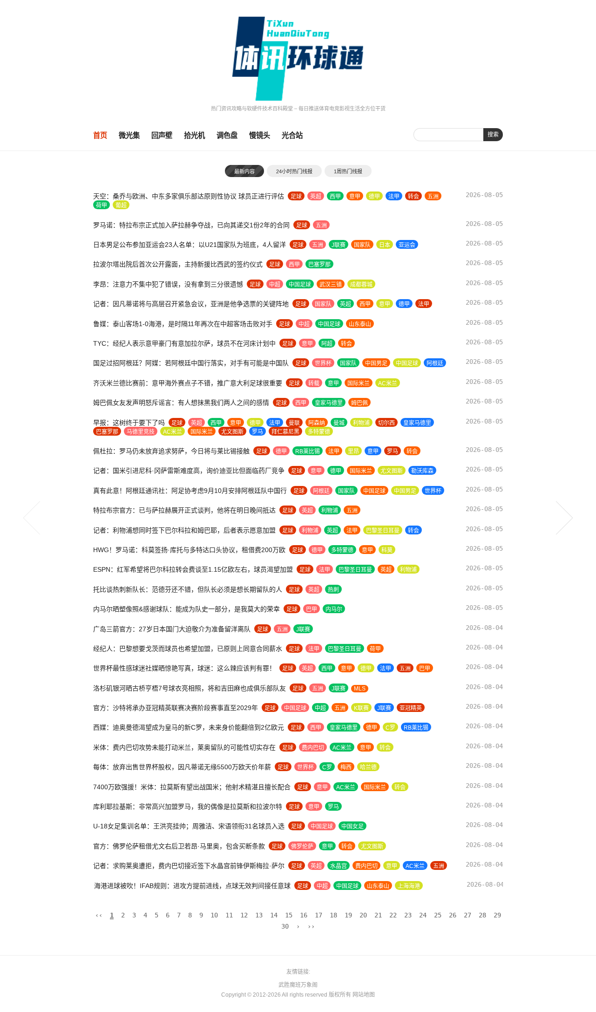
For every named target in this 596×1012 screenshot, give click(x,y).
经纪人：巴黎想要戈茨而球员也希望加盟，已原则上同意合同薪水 (187, 648)
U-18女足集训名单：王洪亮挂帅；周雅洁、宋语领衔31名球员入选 (188, 826)
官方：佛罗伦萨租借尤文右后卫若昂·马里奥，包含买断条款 (179, 846)
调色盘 (227, 135)
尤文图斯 (232, 432)
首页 (100, 135)
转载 (313, 383)
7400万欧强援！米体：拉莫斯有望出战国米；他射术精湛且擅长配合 (192, 787)
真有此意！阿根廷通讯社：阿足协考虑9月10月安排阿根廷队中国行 (190, 490)
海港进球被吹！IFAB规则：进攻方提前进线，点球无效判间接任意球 (191, 885)
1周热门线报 (348, 171)
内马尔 (333, 609)
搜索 (493, 134)
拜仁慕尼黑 (285, 432)
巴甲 (311, 609)
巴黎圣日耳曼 (383, 530)
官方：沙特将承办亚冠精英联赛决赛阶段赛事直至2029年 (175, 707)
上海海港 (408, 886)
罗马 (257, 432)
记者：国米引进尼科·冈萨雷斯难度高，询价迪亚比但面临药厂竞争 (188, 470)
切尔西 (386, 423)
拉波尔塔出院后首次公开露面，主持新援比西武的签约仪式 (178, 264)
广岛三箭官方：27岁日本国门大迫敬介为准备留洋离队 (172, 629)
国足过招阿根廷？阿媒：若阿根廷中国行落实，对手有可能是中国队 (191, 363)
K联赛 (361, 708)
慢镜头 (259, 135)
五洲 (433, 196)
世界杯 (323, 363)
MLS (360, 688)
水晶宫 (338, 866)
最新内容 (244, 171)
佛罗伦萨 (302, 846)
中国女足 (352, 826)
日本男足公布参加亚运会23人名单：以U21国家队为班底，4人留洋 (189, 244)
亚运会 (407, 245)
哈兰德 (368, 767)
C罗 (390, 728)
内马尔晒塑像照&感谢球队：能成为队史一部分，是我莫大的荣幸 (186, 609)
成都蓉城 (361, 284)
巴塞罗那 (319, 264)
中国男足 (376, 363)
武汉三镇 (330, 284)
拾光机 (194, 135)
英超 (315, 196)
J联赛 (338, 245)
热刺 (333, 590)
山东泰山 (360, 324)
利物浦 (361, 423)
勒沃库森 (422, 471)
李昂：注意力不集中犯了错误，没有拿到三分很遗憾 (168, 284)
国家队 (362, 245)
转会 (413, 196)
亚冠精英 (411, 708)
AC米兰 (387, 383)
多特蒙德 (319, 432)
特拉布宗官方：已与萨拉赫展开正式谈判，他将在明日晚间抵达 (184, 510)
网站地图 (363, 994)
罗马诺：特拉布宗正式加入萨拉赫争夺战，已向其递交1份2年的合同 (191, 225)
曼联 (294, 423)
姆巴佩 (359, 403)
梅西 (346, 767)
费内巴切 (313, 748)
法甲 (394, 196)
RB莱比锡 (307, 451)
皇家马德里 (329, 403)
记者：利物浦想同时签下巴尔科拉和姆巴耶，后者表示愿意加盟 (184, 530)
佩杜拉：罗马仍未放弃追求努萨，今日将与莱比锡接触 (171, 451)
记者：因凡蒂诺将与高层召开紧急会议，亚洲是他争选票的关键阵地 (191, 304)
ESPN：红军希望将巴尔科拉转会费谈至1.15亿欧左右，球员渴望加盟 (193, 569)
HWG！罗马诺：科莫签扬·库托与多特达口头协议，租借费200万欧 (189, 550)
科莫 (387, 550)
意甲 (354, 196)
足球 (296, 196)
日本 (384, 245)
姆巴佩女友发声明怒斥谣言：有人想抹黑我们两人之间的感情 (181, 402)
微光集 (129, 135)
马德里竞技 (141, 432)
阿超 (326, 344)
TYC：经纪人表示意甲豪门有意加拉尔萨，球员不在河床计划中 (184, 343)
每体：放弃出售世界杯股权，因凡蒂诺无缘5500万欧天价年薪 (182, 767)
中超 (274, 284)
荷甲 (101, 205)
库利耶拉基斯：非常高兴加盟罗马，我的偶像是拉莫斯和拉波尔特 (187, 806)
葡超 (121, 205)
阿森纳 (316, 423)
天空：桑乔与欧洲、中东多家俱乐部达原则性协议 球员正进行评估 (188, 196)
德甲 (374, 196)
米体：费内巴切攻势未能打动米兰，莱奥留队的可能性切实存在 (184, 747)
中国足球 (300, 284)
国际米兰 (358, 383)
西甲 (335, 196)
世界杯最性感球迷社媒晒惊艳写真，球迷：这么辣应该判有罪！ (184, 668)
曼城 (339, 423)
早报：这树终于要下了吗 (129, 422)
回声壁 (161, 135)
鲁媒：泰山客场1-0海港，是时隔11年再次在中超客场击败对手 (182, 324)
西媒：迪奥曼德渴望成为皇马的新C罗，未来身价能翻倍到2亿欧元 (188, 727)
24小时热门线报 (294, 171)
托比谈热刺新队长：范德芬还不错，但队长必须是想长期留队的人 (187, 589)
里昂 (353, 451)
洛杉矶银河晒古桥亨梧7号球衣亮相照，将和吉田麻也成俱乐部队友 (189, 688)
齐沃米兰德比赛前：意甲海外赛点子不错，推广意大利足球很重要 (187, 383)
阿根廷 (435, 363)
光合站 (292, 135)
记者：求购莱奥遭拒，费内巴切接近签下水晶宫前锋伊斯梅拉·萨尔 (188, 865)
